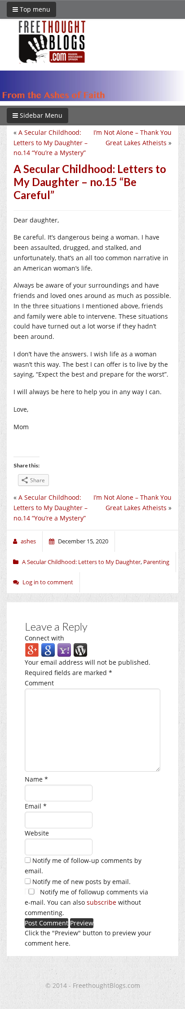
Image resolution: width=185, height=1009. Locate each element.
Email (36, 806)
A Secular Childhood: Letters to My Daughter (81, 562)
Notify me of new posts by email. (81, 881)
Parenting (156, 562)
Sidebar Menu (40, 115)
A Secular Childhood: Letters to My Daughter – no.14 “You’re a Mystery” (50, 142)
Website (37, 833)
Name (36, 779)
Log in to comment (47, 582)
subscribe (101, 902)
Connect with (44, 638)
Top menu (34, 9)
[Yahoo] (64, 649)
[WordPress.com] (80, 649)
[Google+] (32, 649)
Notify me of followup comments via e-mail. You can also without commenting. (86, 902)
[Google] (48, 649)
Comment (39, 683)
